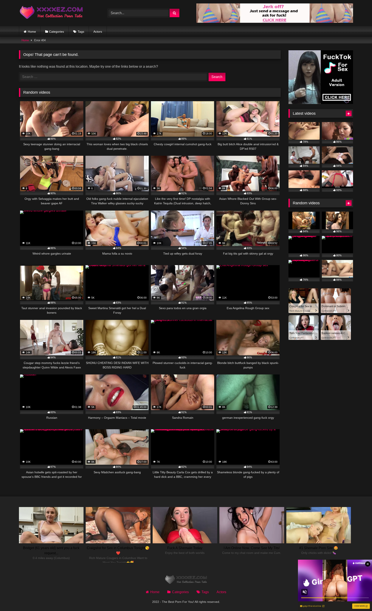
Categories (56, 31)
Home (32, 31)
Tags (81, 31)
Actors (97, 31)
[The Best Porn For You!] (51, 13)
